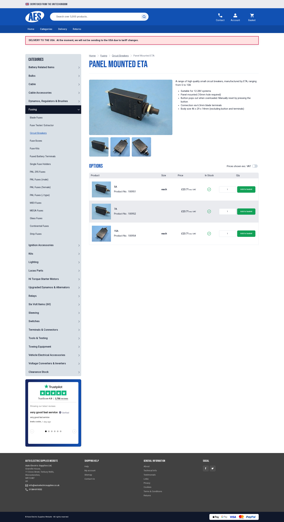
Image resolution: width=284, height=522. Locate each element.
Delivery (62, 29)
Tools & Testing (38, 338)
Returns (77, 29)
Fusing (33, 109)
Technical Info (150, 470)
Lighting (33, 262)
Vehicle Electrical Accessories (47, 355)
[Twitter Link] (213, 468)
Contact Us (89, 479)
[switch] (255, 166)
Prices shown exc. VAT (239, 166)
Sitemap (88, 475)
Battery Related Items (41, 67)
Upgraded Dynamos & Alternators (49, 287)
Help (86, 466)
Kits (31, 253)
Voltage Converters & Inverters (47, 363)
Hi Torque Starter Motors (44, 279)
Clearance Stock (38, 372)
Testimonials (150, 475)
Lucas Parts (36, 270)
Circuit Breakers (120, 55)
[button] (79, 67)
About (147, 466)
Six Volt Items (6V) (40, 304)
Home (31, 29)
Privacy (147, 483)
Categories (46, 29)
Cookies (147, 487)
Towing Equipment (40, 346)
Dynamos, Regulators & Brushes (48, 101)
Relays (33, 295)
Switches (34, 321)
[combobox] (99, 17)
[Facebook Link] (206, 468)
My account (89, 470)
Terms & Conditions (153, 491)
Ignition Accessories (41, 245)
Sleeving (34, 312)
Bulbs (32, 75)
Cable (32, 84)
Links (146, 479)
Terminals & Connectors (43, 329)
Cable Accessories (40, 92)
